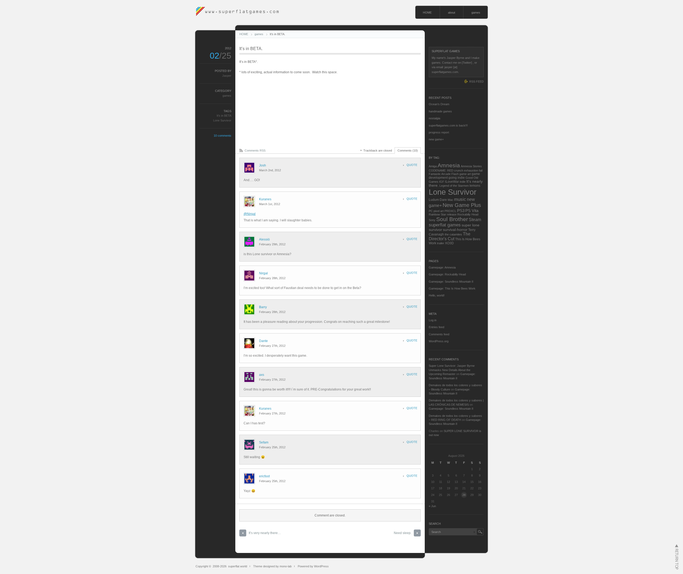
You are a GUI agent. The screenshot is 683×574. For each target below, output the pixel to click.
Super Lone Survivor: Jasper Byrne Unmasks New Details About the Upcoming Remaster (452, 370)
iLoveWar (452, 182)
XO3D (449, 243)
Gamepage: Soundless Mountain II (451, 281)
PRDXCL (450, 211)
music (460, 199)
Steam (475, 219)
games (475, 12)
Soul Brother (452, 219)
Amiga (433, 166)
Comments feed (439, 334)
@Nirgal (250, 214)
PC (431, 211)
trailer (440, 243)
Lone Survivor (222, 120)
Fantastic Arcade (440, 174)
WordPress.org (438, 341)
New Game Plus (462, 205)
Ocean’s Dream (439, 104)
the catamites (453, 234)
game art (465, 174)
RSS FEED (476, 81)
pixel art (439, 211)
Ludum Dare (438, 200)
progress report (439, 132)
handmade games (440, 111)
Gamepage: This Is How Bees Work (452, 288)
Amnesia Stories (471, 166)
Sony (432, 220)
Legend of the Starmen (454, 185)
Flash (455, 174)
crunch (458, 170)
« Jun (432, 506)
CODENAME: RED (441, 170)
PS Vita (471, 210)
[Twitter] (467, 62)
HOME (427, 12)
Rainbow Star (437, 214)
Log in (432, 320)
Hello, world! (436, 295)
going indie (456, 178)
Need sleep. (402, 533)
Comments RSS (255, 150)
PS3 (460, 210)
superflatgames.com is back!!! (448, 125)
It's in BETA (224, 115)
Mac (450, 199)
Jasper (226, 75)
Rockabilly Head (467, 214)
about (451, 12)
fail (480, 170)
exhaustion (471, 170)
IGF (441, 181)
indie (463, 181)
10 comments (222, 135)
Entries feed (436, 327)
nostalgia (434, 118)
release (451, 214)
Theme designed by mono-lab (272, 566)
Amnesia (449, 165)
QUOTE (412, 164)
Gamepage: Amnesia (442, 267)
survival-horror (455, 230)
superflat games (445, 224)
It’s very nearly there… (265, 533)
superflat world (237, 566)
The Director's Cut (449, 236)
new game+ (436, 139)
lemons (475, 186)
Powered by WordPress (313, 566)
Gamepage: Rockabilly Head (447, 274)
